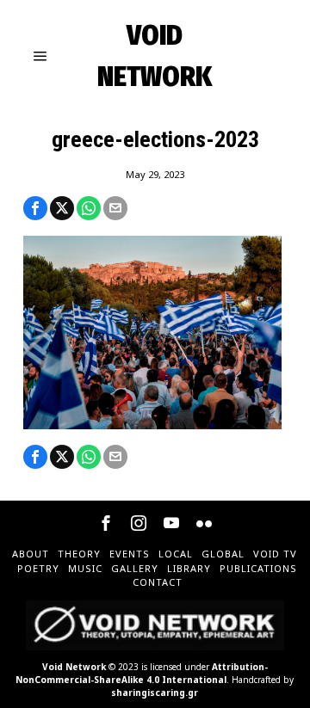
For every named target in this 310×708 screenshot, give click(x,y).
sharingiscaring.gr (154, 692)
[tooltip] (35, 208)
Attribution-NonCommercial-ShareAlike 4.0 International (142, 673)
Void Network (74, 667)
